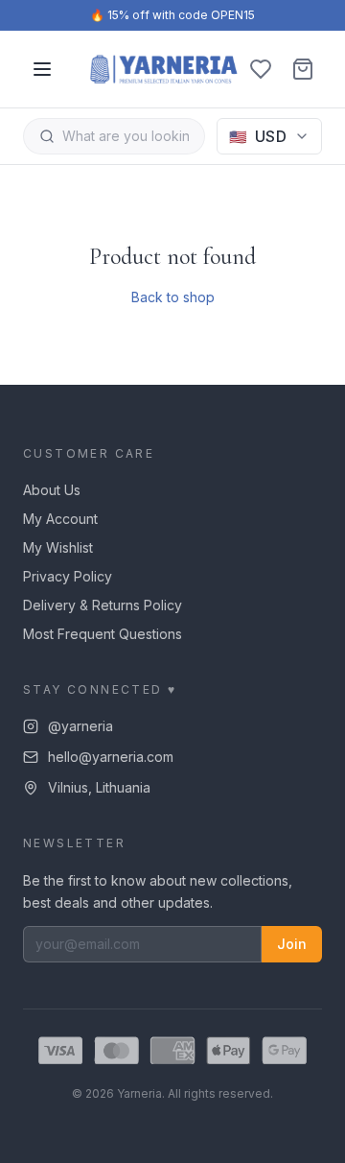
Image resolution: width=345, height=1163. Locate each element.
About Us (51, 490)
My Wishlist (58, 547)
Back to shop (173, 297)
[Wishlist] (261, 69)
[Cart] (303, 69)
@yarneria (80, 726)
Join (292, 944)
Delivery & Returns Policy (102, 605)
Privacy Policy (67, 576)
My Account (60, 518)
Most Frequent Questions (102, 634)
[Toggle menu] (42, 69)
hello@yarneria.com (110, 756)
